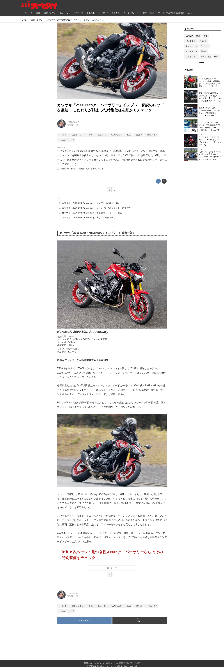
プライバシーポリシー (104, 663)
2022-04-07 (73, 122)
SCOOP (189, 36)
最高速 (204, 51)
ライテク (205, 46)
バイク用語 (206, 56)
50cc (216, 56)
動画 (198, 36)
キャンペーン (191, 46)
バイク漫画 (191, 41)
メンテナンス (191, 51)
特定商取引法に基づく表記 (128, 663)
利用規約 (88, 663)
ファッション (191, 56)
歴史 (206, 36)
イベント (203, 41)
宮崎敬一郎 (73, 125)
